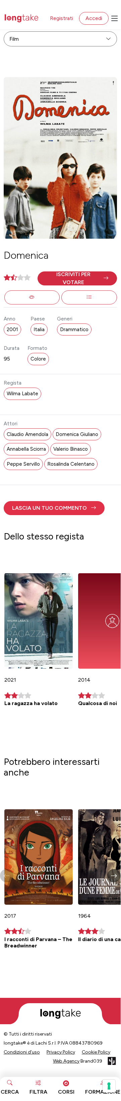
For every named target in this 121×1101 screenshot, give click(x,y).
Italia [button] (39, 329)
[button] (77, 278)
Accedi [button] (93, 18)
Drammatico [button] (74, 329)
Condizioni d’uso (22, 1052)
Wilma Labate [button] (22, 394)
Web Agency (66, 1061)
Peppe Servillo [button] (23, 464)
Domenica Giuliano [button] (77, 434)
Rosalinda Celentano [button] (71, 464)
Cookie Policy (96, 1052)
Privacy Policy (61, 1052)
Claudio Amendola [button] (27, 434)
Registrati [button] (61, 18)
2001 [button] (12, 329)
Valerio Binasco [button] (70, 449)
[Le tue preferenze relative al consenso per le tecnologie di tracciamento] (109, 1086)
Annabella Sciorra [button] (26, 449)
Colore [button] (38, 359)
